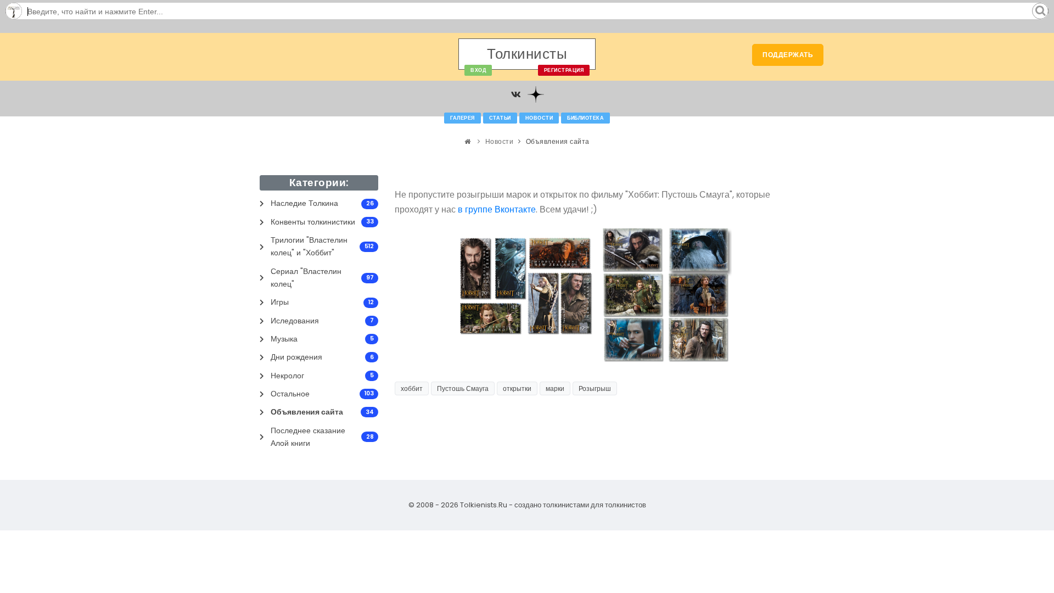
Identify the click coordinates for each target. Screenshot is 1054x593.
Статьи (500, 118)
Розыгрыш (595, 388)
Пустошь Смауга (463, 388)
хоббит (412, 388)
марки (555, 388)
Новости (539, 118)
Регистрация (564, 70)
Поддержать (788, 54)
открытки (517, 388)
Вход (478, 70)
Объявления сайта (558, 141)
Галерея (462, 118)
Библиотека (585, 118)
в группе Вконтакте (497, 209)
